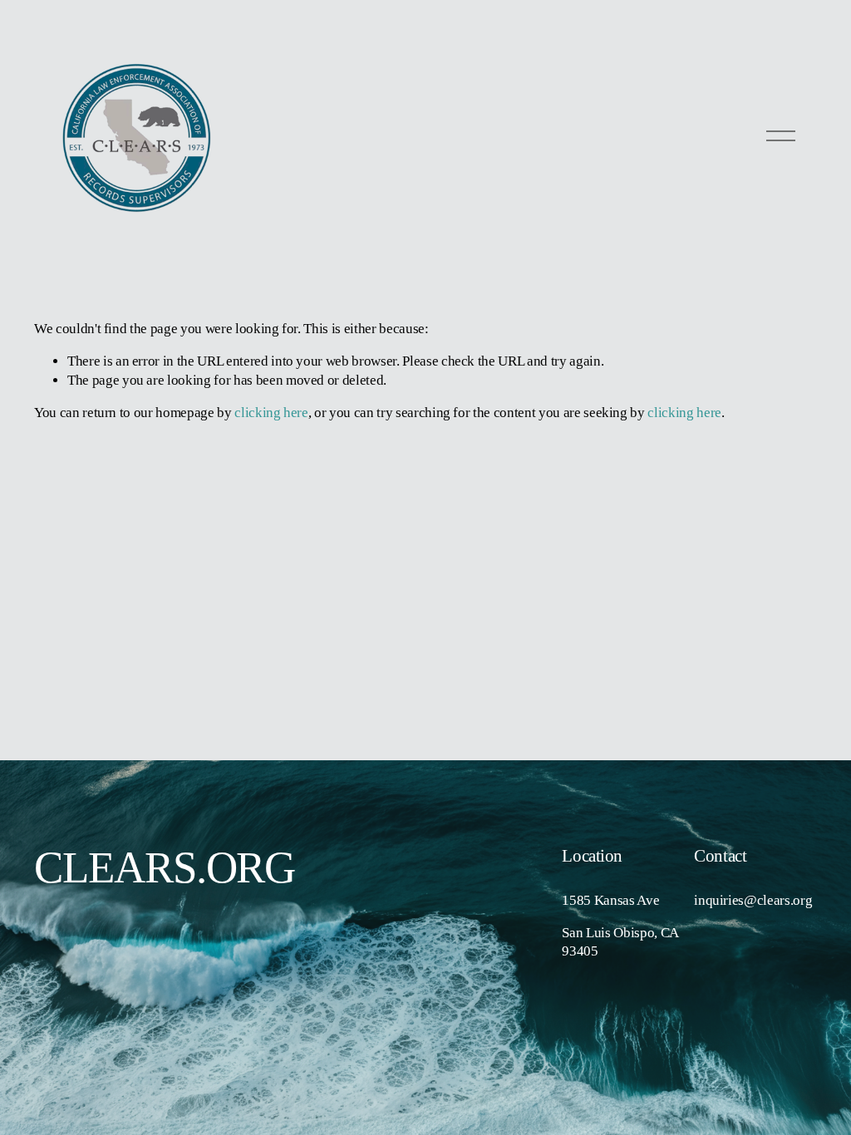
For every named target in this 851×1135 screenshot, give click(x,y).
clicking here (271, 412)
